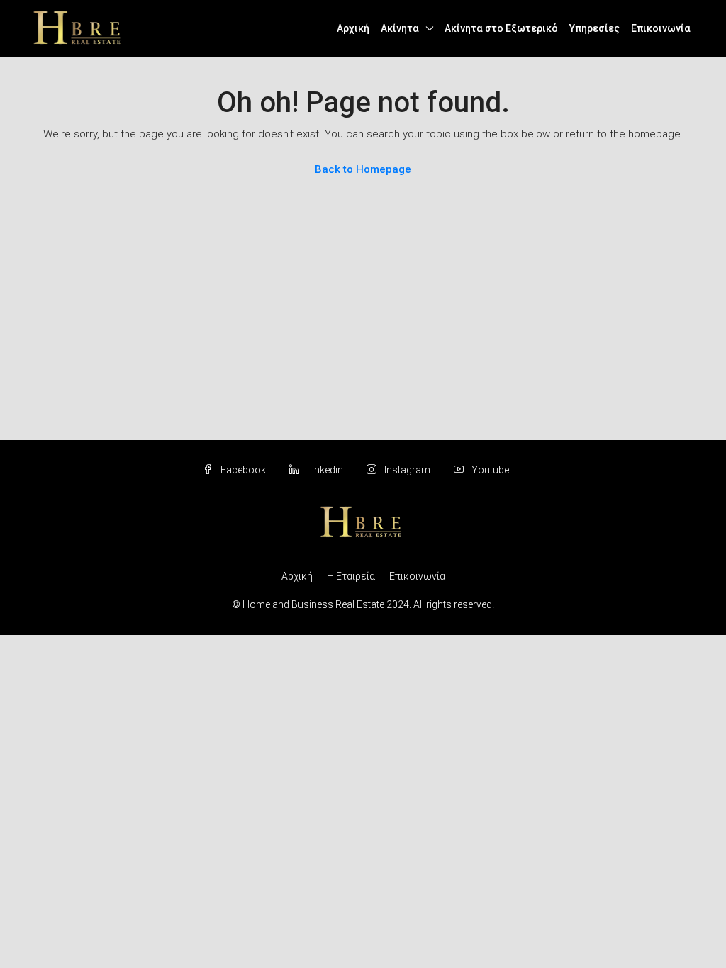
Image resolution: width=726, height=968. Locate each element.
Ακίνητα (400, 28)
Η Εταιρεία (351, 576)
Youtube (489, 469)
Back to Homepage (363, 169)
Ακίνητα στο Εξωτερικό (501, 28)
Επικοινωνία (661, 28)
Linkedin (325, 469)
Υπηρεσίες (594, 28)
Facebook (243, 469)
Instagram (407, 469)
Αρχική (353, 28)
